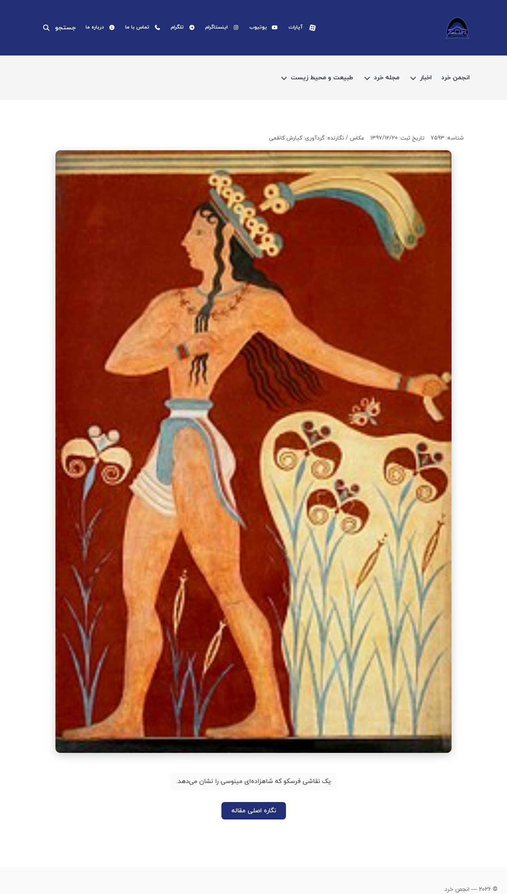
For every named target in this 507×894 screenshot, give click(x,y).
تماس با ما (137, 27)
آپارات (295, 27)
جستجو (65, 27)
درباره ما (95, 27)
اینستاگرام (216, 27)
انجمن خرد (455, 77)
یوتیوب (258, 27)
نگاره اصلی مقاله (253, 810)
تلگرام (177, 27)
